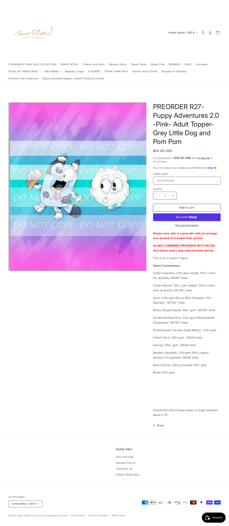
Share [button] (160, 425)
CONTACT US (124, 468)
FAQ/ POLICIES (125, 456)
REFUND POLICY (126, 462)
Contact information (98, 515)
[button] (24, 71)
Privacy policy (78, 515)
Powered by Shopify (58, 515)
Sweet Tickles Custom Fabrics (32, 515)
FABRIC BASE (160, 174)
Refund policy (118, 515)
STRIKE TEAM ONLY (128, 474)
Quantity (157, 188)
